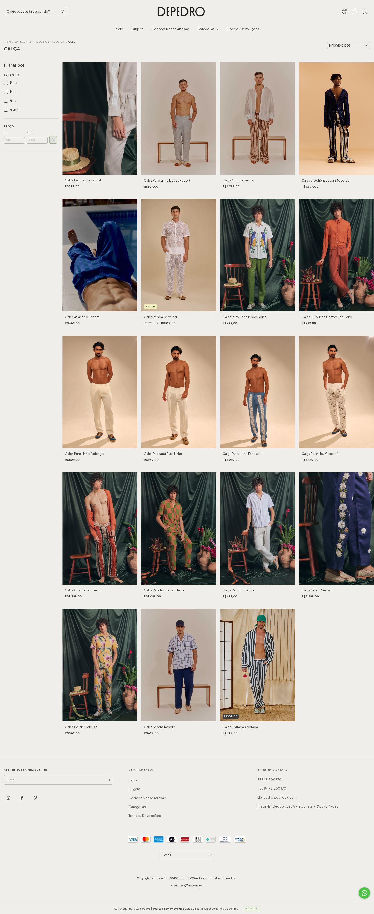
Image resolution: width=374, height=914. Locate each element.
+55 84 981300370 (271, 788)
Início (119, 29)
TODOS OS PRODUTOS (50, 41)
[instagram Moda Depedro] (8, 798)
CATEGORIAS (22, 41)
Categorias (206, 29)
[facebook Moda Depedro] (22, 798)
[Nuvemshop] (187, 886)
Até (29, 133)
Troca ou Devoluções (243, 29)
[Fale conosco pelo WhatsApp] (364, 893)
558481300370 (269, 780)
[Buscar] (62, 11)
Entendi (251, 908)
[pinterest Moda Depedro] (35, 798)
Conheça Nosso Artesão (170, 29)
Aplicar (53, 140)
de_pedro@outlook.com (276, 797)
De (5, 133)
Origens (137, 29)
